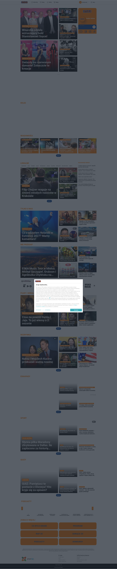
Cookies (43, 306)
